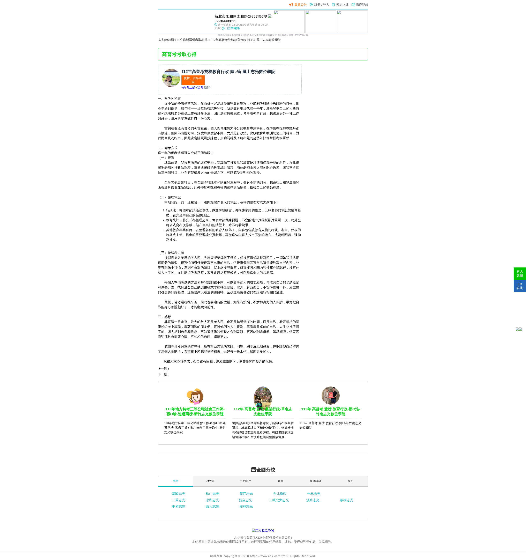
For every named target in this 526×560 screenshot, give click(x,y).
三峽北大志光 (279, 500)
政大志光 (212, 506)
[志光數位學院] (263, 530)
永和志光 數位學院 (184, 21)
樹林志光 (246, 506)
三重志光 (178, 500)
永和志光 (212, 500)
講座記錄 (362, 4)
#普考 (199, 87)
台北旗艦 (279, 493)
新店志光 (245, 500)
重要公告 (300, 4)
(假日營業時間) (231, 28)
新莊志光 (246, 493)
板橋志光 (346, 500)
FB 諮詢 (520, 286)
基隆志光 (178, 493)
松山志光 (212, 493)
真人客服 (520, 274)
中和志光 (178, 506)
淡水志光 (313, 500)
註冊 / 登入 (321, 4)
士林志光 (313, 493)
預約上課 (342, 4)
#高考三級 (188, 87)
